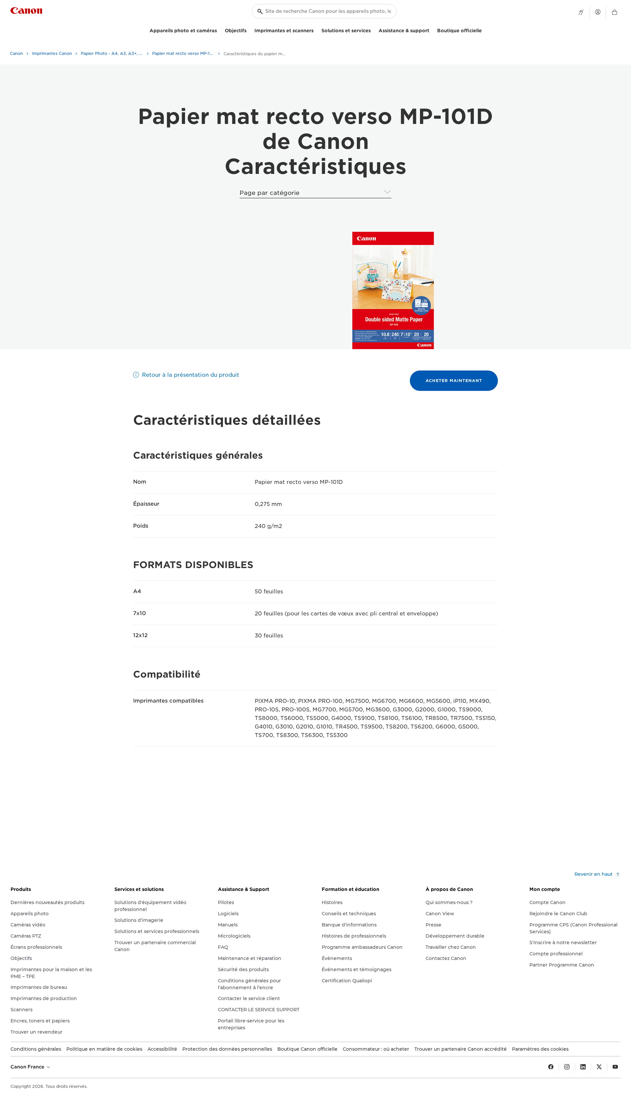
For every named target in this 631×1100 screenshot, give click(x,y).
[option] (391, 290)
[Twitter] (599, 1067)
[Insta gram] (567, 1067)
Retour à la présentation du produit (190, 375)
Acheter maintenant (454, 380)
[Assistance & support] (431, 29)
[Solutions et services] (373, 29)
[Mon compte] (598, 12)
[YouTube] (615, 1067)
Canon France (28, 1066)
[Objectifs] (249, 29)
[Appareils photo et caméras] (219, 29)
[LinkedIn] (583, 1067)
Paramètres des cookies (540, 1049)
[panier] (614, 12)
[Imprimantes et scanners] (316, 29)
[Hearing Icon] (581, 12)
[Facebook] (551, 1067)
